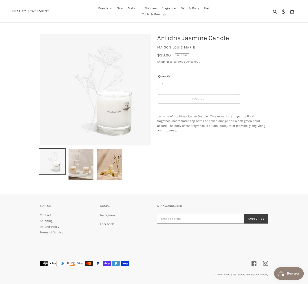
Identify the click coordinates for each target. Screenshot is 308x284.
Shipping (163, 61)
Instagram (107, 215)
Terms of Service (51, 232)
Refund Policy (49, 227)
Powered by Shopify (257, 274)
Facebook (107, 224)
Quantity (164, 76)
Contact (45, 215)
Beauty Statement (31, 11)
